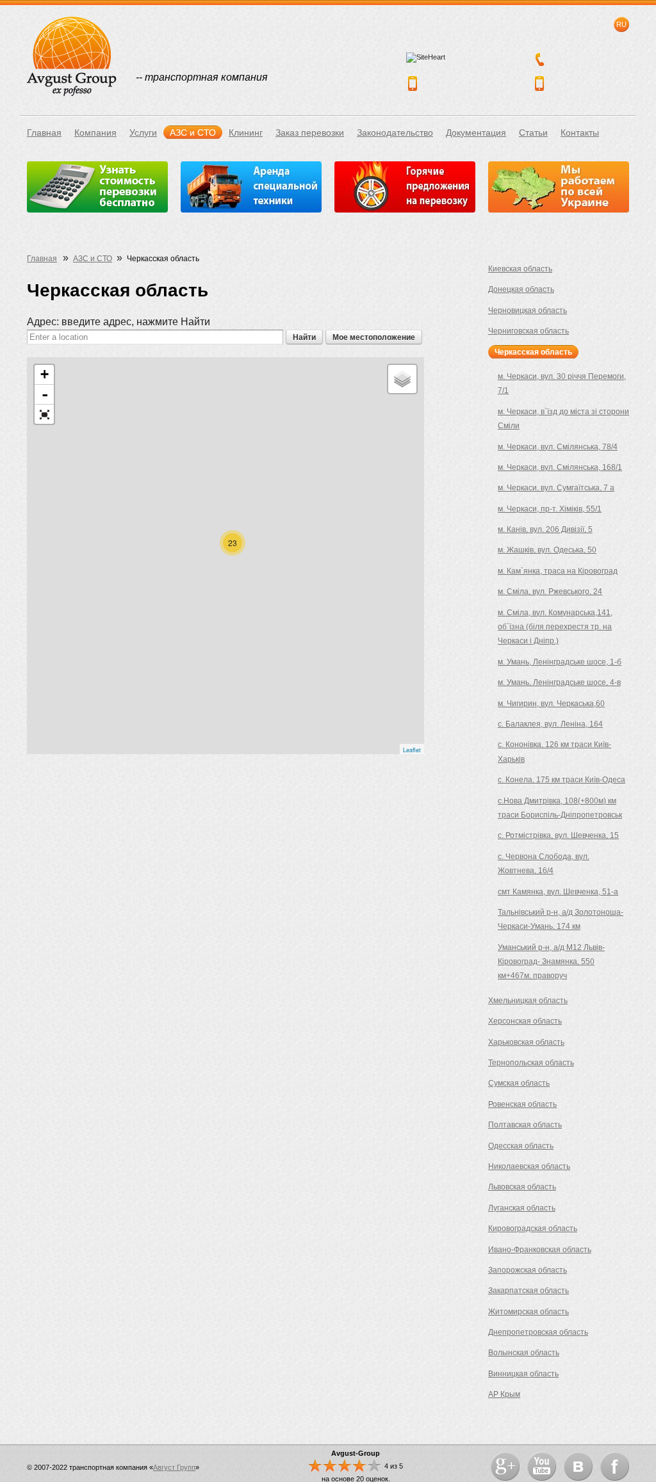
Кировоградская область (532, 1228)
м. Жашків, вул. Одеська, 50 (547, 549)
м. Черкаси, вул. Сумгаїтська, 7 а (556, 487)
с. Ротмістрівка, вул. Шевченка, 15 (558, 835)
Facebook (614, 1466)
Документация (476, 132)
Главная (44, 132)
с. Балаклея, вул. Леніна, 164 (550, 724)
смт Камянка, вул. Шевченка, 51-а (558, 891)
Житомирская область (528, 1311)
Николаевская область (529, 1166)
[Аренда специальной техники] (251, 187)
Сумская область (519, 1083)
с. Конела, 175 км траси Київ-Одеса (561, 779)
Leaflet (412, 750)
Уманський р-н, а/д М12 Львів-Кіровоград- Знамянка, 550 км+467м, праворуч (551, 962)
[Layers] (402, 379)
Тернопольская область (531, 1062)
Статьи (533, 132)
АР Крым (504, 1394)
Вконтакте (578, 1466)
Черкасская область (533, 352)
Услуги (143, 132)
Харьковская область (526, 1042)
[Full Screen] (44, 414)
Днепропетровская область (538, 1332)
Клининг (246, 132)
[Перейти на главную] (72, 56)
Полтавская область (525, 1124)
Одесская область (521, 1145)
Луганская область (521, 1208)
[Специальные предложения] (404, 187)
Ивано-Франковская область (539, 1249)
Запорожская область (527, 1270)
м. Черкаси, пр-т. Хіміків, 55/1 (550, 508)
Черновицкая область (527, 310)
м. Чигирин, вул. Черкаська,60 (551, 703)
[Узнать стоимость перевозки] (97, 187)
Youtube (541, 1466)
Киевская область (520, 268)
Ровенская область (522, 1104)
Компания (95, 132)
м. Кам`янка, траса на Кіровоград (558, 571)
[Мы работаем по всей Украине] (558, 187)
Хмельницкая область (528, 1000)
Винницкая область (523, 1373)
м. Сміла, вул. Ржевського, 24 (550, 591)
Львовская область (522, 1186)
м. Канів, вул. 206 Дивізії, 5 (545, 529)
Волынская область (523, 1352)
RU (621, 24)
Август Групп (174, 1467)
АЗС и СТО (193, 132)
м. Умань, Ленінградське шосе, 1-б (559, 661)
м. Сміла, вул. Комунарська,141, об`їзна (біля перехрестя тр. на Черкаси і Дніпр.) (555, 627)
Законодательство (395, 132)
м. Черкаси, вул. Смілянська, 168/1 (560, 467)
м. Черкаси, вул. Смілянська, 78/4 (558, 446)
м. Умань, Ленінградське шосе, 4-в (559, 682)
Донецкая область (521, 289)
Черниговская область (528, 330)
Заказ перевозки (309, 132)
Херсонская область (525, 1021)
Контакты (580, 132)
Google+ (505, 1466)
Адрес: (118, 321)
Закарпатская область (528, 1290)
